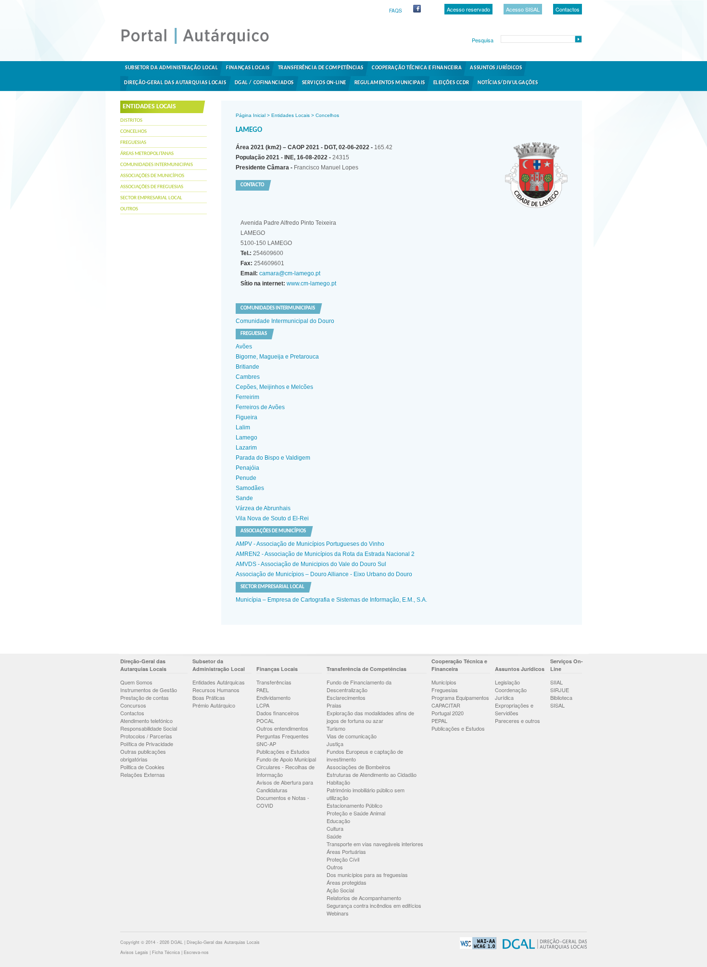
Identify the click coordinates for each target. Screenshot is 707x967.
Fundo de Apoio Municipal (286, 759)
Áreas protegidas (346, 882)
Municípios (443, 682)
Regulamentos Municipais (389, 83)
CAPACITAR (445, 705)
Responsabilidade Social (148, 728)
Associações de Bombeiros (359, 767)
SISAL (557, 705)
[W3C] (475, 947)
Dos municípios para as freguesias (367, 874)
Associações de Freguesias (151, 187)
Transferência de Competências (321, 68)
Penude (246, 478)
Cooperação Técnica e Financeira (417, 68)
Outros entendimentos (282, 728)
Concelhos (133, 131)
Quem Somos (136, 682)
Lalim (243, 427)
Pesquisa (482, 40)
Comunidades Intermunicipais (156, 165)
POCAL (265, 720)
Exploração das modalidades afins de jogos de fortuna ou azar (370, 716)
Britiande (247, 366)
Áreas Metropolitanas (147, 153)
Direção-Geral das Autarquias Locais (175, 83)
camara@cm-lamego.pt (289, 273)
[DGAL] (542, 947)
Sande (244, 498)
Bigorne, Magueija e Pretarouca (277, 356)
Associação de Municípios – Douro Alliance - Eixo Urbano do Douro (324, 574)
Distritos (131, 120)
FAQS (395, 10)
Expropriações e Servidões (514, 709)
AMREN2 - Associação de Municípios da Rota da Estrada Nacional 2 (325, 554)
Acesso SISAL (523, 9)
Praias (334, 705)
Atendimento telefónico (146, 720)
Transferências (273, 682)
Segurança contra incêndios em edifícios (374, 905)
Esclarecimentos (346, 697)
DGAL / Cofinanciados (264, 83)
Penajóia (247, 467)
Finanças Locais (247, 68)
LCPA (262, 705)
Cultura (335, 828)
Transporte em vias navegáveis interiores (375, 844)
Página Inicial (250, 115)
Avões (244, 346)
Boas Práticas (208, 697)
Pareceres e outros (517, 720)
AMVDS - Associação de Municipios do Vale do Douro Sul (311, 564)
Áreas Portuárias (346, 851)
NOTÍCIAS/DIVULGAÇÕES (508, 83)
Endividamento (273, 697)
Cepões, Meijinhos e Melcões (274, 387)
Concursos (133, 705)
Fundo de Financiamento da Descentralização (359, 686)
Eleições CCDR (451, 83)
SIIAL (556, 682)
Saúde (334, 836)
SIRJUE (559, 690)
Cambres (248, 377)
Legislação (507, 682)
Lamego (246, 437)
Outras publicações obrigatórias (143, 755)
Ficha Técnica (166, 952)
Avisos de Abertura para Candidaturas (284, 786)
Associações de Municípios (152, 176)
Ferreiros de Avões (260, 407)
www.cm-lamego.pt (310, 283)
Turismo (336, 728)
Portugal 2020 (447, 713)
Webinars (338, 913)
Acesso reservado (468, 9)
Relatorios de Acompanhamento (364, 898)
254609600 (261, 253)
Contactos (568, 9)
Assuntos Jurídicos (496, 68)
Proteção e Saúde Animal (356, 813)
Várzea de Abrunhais (263, 508)
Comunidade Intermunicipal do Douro (285, 321)
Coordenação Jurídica (511, 693)
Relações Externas (142, 774)
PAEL (262, 690)
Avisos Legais (134, 952)
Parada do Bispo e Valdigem (273, 457)
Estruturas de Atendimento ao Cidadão (372, 774)
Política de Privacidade (146, 744)
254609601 (262, 263)
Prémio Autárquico (213, 705)
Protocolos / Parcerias (146, 736)
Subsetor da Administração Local (171, 68)
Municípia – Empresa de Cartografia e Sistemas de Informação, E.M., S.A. (331, 599)
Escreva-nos (196, 952)
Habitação (338, 782)
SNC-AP (266, 744)
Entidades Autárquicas (218, 682)
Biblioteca (561, 697)
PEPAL (439, 720)
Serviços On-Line (324, 83)
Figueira (246, 417)
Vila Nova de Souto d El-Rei (272, 518)
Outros (129, 209)
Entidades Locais (290, 115)
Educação (338, 821)
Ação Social (340, 890)
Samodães (250, 488)
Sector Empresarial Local (151, 198)
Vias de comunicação (352, 736)
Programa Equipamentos (460, 697)
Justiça (335, 744)
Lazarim (246, 447)
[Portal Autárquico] (202, 43)
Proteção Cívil (343, 859)
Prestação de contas (144, 697)
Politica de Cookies (142, 767)
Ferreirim (247, 397)
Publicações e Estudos (283, 751)
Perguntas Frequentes (282, 736)
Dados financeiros (277, 713)
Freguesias (133, 142)
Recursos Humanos (216, 690)
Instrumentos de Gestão (148, 690)
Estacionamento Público (354, 805)
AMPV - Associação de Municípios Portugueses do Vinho (310, 544)
